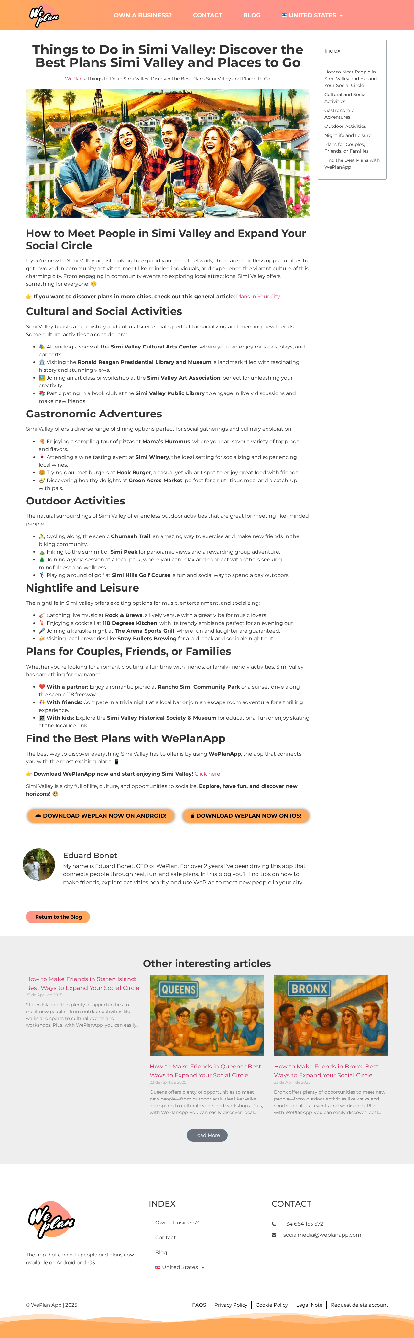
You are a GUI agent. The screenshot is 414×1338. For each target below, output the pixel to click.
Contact (207, 15)
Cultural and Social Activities (345, 98)
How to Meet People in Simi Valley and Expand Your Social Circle (350, 78)
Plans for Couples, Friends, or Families (346, 147)
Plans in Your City (258, 296)
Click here (207, 774)
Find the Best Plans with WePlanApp (352, 163)
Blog (252, 15)
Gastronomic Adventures (339, 113)
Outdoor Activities (345, 126)
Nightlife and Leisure (347, 135)
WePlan (73, 78)
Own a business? (143, 15)
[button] (207, 1135)
